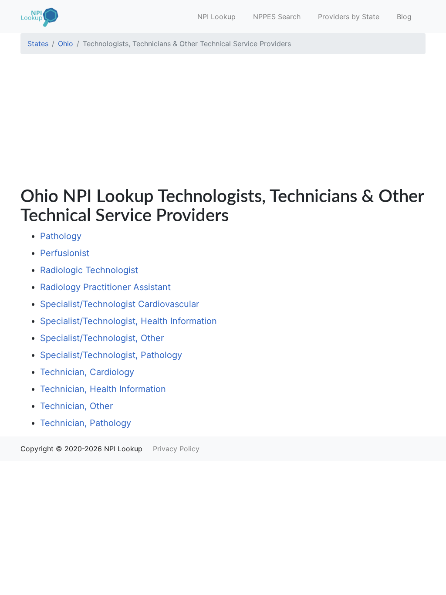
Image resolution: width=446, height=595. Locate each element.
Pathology (60, 236)
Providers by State (348, 16)
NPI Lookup (216, 16)
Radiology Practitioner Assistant (105, 287)
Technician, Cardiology (87, 372)
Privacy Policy (176, 448)
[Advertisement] (223, 122)
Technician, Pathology (85, 423)
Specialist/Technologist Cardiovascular (119, 304)
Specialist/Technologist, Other (102, 338)
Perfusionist (64, 253)
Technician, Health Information (103, 389)
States (37, 43)
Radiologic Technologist (89, 270)
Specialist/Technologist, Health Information (128, 321)
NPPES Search (277, 16)
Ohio (65, 43)
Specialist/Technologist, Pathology (111, 355)
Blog (404, 16)
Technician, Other (76, 406)
